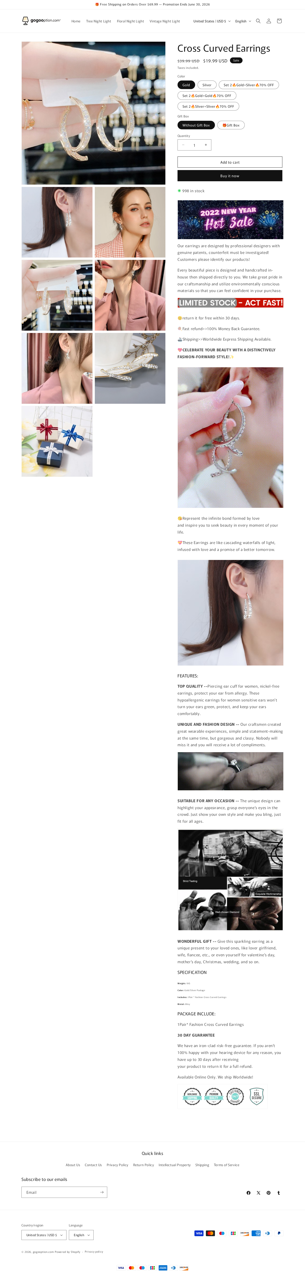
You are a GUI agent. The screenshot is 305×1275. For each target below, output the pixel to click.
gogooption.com (43, 1252)
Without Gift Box (196, 124)
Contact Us (93, 1165)
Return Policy (143, 1165)
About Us (73, 1165)
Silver (207, 84)
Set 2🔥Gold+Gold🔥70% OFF (207, 95)
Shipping (202, 1165)
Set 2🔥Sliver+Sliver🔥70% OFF (208, 106)
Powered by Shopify (67, 1252)
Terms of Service (226, 1165)
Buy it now (229, 175)
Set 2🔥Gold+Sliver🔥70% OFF (249, 84)
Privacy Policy (117, 1165)
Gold (186, 84)
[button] (258, 21)
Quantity (184, 135)
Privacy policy (94, 1252)
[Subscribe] (102, 1192)
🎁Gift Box (231, 124)
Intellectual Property (175, 1165)
